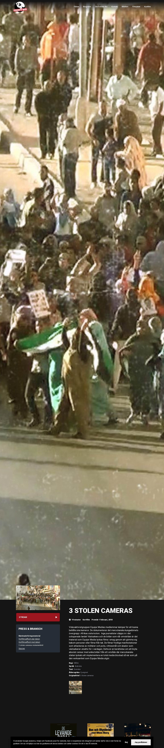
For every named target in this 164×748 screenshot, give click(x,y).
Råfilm (76, 663)
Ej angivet (84, 672)
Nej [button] (126, 742)
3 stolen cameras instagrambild (31, 645)
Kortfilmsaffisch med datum (29, 642)
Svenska (77, 669)
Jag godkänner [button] (141, 742)
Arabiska (78, 666)
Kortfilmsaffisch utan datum (29, 639)
